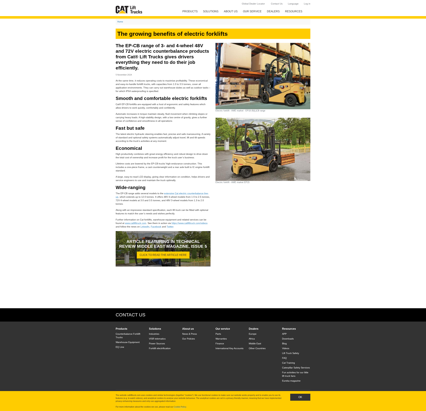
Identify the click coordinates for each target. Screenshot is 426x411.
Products (190, 11)
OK (300, 397)
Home (120, 21)
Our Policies (188, 338)
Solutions (210, 11)
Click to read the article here (163, 255)
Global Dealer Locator (253, 3)
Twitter (170, 226)
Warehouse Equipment (128, 342)
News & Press (189, 334)
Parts (218, 334)
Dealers (273, 11)
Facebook (156, 226)
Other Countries (257, 348)
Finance (219, 343)
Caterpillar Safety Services (296, 367)
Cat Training (288, 362)
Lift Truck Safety (290, 353)
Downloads (288, 338)
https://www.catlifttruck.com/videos (190, 223)
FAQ (284, 358)
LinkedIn (144, 226)
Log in (307, 3)
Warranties (221, 338)
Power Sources (157, 343)
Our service (252, 11)
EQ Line (120, 347)
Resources (293, 11)
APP (284, 334)
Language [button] (293, 3)
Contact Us (277, 3)
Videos (285, 348)
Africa (252, 338)
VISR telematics (157, 338)
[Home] (130, 9)
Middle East (255, 343)
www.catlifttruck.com (135, 223)
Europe (252, 334)
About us (231, 11)
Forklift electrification (160, 348)
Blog (284, 343)
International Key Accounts (229, 348)
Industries (154, 334)
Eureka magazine (291, 380)
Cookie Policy (180, 407)
